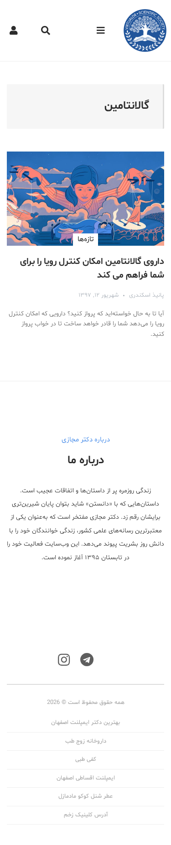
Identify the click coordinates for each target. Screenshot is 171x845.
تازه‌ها (85, 239)
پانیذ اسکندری (146, 295)
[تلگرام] (86, 660)
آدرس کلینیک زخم (86, 815)
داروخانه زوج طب (85, 741)
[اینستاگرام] (64, 660)
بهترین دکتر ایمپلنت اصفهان (85, 723)
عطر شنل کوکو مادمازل (85, 796)
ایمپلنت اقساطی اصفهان (86, 778)
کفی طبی (85, 759)
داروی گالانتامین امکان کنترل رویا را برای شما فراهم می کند (92, 268)
